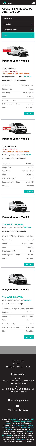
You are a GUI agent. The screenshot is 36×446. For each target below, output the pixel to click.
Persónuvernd (18, 364)
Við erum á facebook (18, 410)
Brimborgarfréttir (19, 400)
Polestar (8, 423)
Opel (21, 423)
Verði (6, 35)
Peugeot (14, 423)
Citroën (29, 421)
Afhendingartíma (10, 29)
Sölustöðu (7, 24)
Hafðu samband (18, 361)
